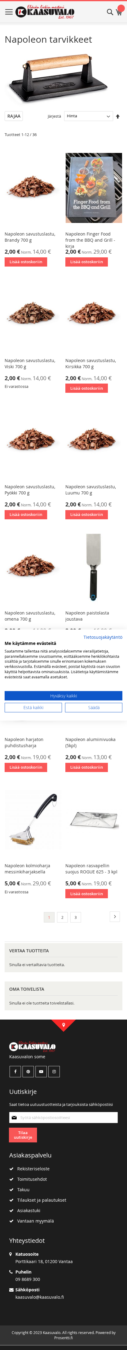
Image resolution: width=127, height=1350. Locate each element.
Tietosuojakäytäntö (103, 637)
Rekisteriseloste (32, 1169)
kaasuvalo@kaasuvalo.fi (39, 1297)
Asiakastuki (27, 1210)
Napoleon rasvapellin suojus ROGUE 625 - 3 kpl (91, 869)
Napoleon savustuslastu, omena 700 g (30, 616)
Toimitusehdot (30, 1179)
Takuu (22, 1189)
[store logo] (44, 12)
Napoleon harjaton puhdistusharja (24, 742)
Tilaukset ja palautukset (40, 1200)
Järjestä (54, 116)
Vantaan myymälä (34, 1221)
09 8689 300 (27, 1279)
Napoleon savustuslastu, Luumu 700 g (90, 490)
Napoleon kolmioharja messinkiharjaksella (27, 869)
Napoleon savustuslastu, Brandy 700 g (30, 237)
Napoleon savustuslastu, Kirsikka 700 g (90, 363)
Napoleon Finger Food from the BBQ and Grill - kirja (90, 240)
